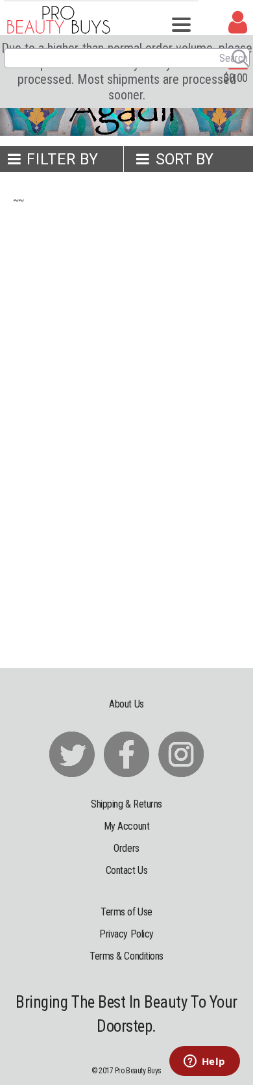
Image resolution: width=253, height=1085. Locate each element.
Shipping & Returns (126, 804)
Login (238, 22)
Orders (126, 848)
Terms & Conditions (126, 956)
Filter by (63, 159)
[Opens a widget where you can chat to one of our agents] (204, 1062)
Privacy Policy (126, 934)
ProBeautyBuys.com (58, 19)
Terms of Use (126, 912)
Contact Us (126, 870)
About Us (126, 704)
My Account (126, 826)
